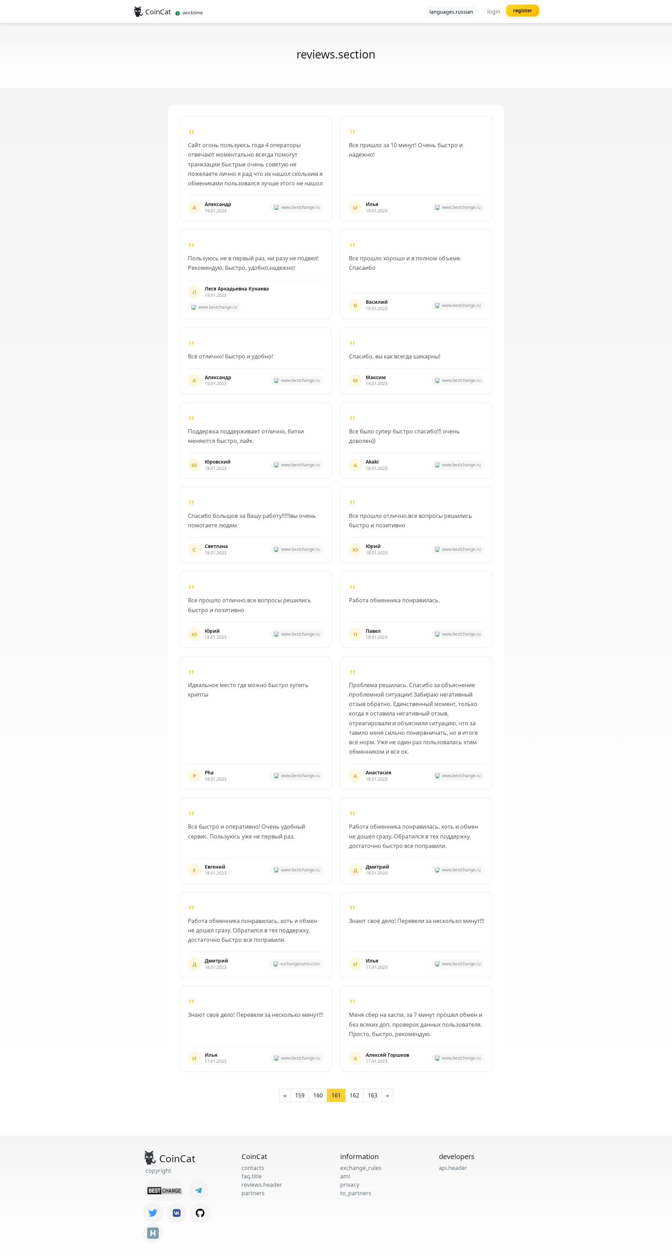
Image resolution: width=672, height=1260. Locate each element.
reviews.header (261, 1185)
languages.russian (451, 11)
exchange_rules (361, 1168)
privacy (349, 1185)
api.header (453, 1168)
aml (345, 1176)
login (493, 11)
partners (253, 1193)
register (522, 10)
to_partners (355, 1193)
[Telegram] (198, 1190)
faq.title (251, 1176)
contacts (252, 1168)
